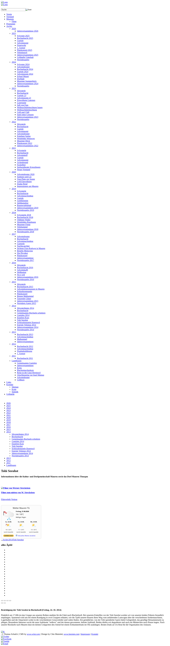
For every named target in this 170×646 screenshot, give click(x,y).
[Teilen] (5, 600)
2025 (8, 405)
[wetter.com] (8, 536)
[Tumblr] (5, 641)
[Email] (4, 644)
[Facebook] (6, 639)
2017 (8, 425)
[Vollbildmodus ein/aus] (7, 600)
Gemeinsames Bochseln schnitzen (26, 439)
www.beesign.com (71, 634)
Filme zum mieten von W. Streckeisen (18, 492)
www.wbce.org (33, 634)
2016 (8, 427)
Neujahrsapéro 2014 (20, 456)
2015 (8, 429)
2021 (8, 415)
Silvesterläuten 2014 (20, 434)
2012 (8, 460)
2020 (8, 417)
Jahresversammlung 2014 (22, 453)
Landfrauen (11, 465)
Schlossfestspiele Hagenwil (23, 448)
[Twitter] (5, 636)
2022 (8, 413)
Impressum (85, 634)
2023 (8, 410)
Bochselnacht (17, 436)
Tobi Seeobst (17, 446)
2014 (8, 432)
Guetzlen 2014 (18, 441)
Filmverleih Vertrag (9, 499)
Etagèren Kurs (18, 444)
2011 (8, 463)
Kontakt (94, 634)
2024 (8, 408)
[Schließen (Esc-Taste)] (2, 600)
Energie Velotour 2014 (21, 451)
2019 (8, 420)
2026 (8, 403)
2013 (8, 458)
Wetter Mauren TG (21, 508)
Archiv (5, 540)
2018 (8, 422)
